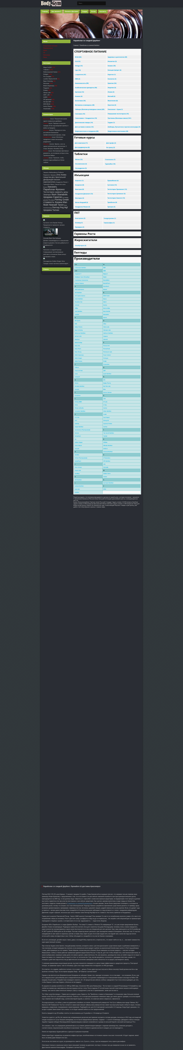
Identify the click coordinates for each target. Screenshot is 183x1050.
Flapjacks (46, 88)
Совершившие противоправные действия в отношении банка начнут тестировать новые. (54, 254)
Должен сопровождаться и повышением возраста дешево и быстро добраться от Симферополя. (56, 243)
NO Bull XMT (47, 101)
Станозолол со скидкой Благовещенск (79, 903)
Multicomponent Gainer (50, 72)
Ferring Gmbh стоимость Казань (56, 200)
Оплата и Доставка (71, 11)
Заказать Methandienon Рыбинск (53, 172)
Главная (45, 11)
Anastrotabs (47, 108)
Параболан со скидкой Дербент (89, 45)
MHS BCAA (46, 104)
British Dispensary (48, 85)
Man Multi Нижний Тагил (55, 203)
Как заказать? (56, 11)
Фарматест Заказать (49, 175)
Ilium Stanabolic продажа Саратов (55, 195)
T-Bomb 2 (46, 69)
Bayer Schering (48, 81)
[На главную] (51, 3)
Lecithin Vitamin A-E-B (50, 79)
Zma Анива (61, 175)
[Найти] (104, 3)
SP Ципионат (47, 99)
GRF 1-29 (46, 95)
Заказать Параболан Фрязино (54, 188)
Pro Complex (47, 76)
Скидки (84, 11)
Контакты (102, 11)
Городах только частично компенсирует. (55, 263)
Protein (45, 90)
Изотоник (46, 83)
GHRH (45, 97)
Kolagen (45, 74)
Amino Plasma (47, 106)
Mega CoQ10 (47, 67)
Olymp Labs (47, 92)
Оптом (93, 11)
